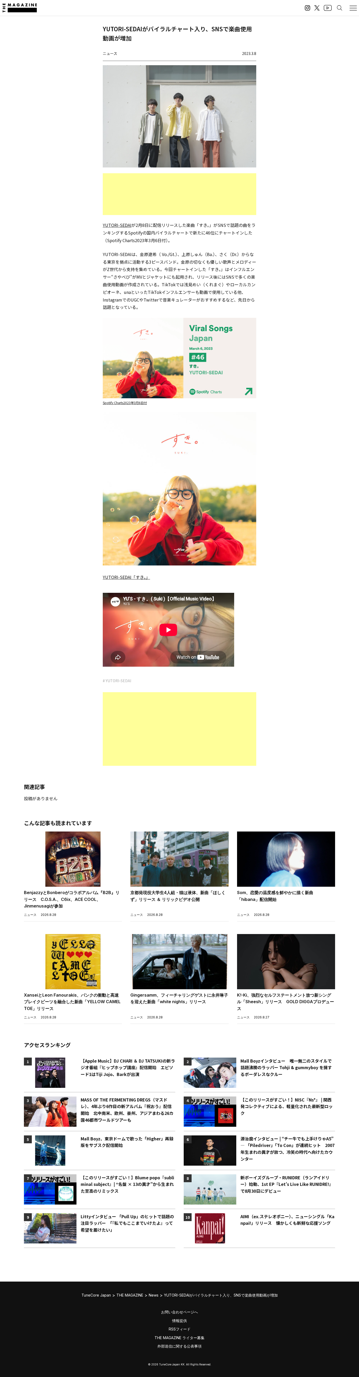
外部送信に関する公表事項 (179, 1346)
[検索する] (339, 8)
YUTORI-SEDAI (117, 225)
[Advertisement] (179, 194)
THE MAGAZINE (129, 1295)
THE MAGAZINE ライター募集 (179, 1337)
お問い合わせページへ (179, 1312)
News (153, 1295)
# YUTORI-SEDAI (117, 680)
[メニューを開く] (353, 8)
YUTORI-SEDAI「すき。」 (126, 577)
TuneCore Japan (96, 1295)
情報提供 (179, 1320)
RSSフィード (180, 1329)
